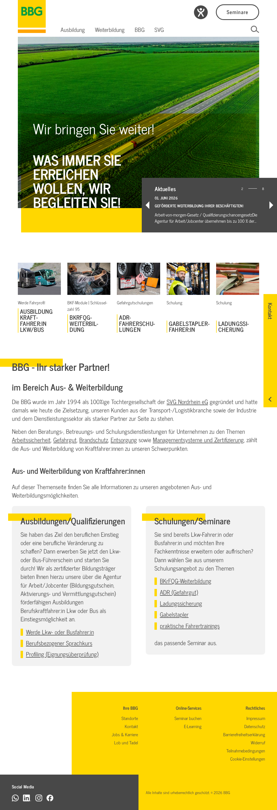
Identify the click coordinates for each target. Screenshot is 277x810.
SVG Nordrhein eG (187, 401)
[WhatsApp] (15, 797)
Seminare (237, 12)
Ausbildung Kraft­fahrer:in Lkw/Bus (36, 320)
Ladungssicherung (233, 327)
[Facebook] (50, 797)
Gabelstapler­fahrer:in (189, 327)
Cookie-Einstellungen (247, 759)
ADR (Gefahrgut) (179, 592)
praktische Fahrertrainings (190, 626)
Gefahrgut (65, 440)
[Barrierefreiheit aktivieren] (201, 12)
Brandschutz (93, 440)
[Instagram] (38, 797)
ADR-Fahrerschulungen (137, 323)
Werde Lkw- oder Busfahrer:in (60, 632)
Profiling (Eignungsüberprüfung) (62, 654)
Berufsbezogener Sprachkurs (59, 643)
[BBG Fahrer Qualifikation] (32, 16)
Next (271, 205)
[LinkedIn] (27, 797)
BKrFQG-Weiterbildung (84, 323)
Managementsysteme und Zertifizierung (198, 440)
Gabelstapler (174, 614)
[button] (73, 29)
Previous (147, 205)
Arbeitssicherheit (31, 440)
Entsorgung (124, 440)
